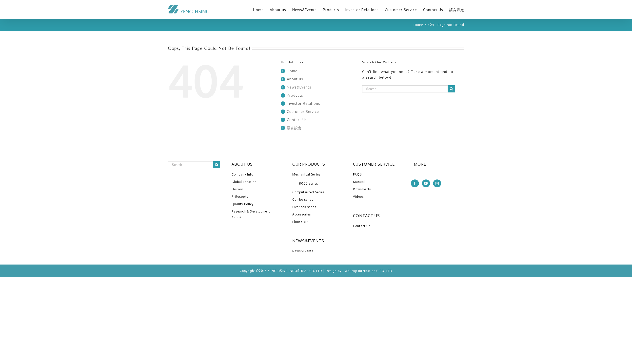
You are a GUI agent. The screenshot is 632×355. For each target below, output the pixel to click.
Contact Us (297, 120)
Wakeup (351, 271)
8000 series (308, 183)
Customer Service (303, 111)
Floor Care (300, 222)
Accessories (301, 214)
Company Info (242, 174)
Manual (359, 182)
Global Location (244, 182)
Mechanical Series (306, 174)
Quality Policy (243, 204)
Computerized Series (308, 192)
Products (295, 95)
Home (292, 71)
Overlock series (304, 207)
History (237, 189)
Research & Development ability (251, 214)
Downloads (362, 189)
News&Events (299, 87)
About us (295, 79)
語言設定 (294, 128)
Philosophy (240, 196)
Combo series (302, 199)
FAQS (357, 174)
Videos (358, 196)
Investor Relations (303, 103)
